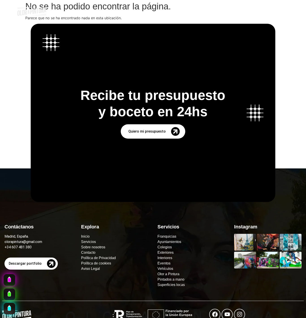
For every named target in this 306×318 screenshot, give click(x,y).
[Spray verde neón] (9, 294)
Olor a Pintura (168, 274)
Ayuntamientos (169, 242)
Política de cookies (96, 263)
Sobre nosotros (93, 247)
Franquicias (166, 236)
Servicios (88, 242)
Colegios (164, 247)
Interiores (164, 258)
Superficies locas (171, 285)
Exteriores (165, 252)
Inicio (85, 236)
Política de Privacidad (98, 258)
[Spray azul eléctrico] (9, 308)
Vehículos (165, 269)
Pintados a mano (170, 279)
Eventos (163, 263)
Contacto (88, 252)
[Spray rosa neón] (9, 280)
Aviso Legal (90, 269)
